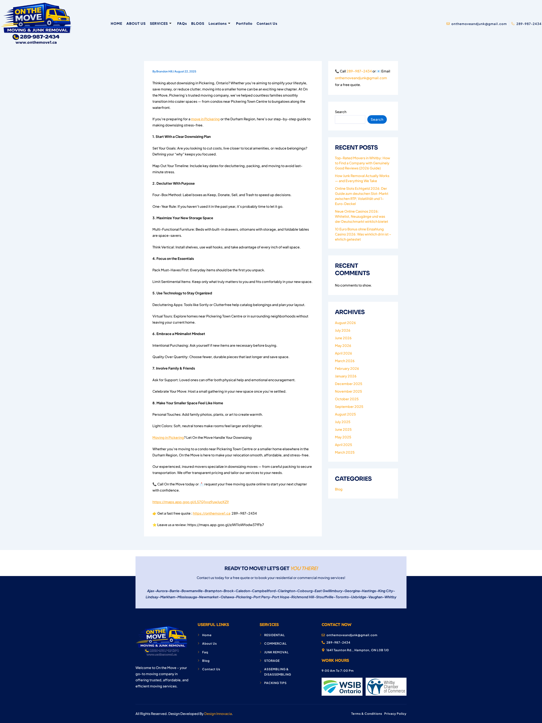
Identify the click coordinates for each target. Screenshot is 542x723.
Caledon (243, 591)
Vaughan (375, 597)
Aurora (161, 591)
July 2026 (342, 330)
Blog (339, 489)
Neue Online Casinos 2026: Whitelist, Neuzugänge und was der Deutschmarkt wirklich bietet (361, 216)
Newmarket (208, 597)
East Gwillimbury (328, 591)
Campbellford (264, 591)
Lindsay (152, 597)
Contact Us (267, 23)
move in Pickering (205, 119)
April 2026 (343, 353)
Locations (218, 23)
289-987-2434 (359, 71)
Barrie (174, 591)
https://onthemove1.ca (211, 513)
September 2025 (349, 406)
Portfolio (244, 23)
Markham (167, 597)
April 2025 (343, 444)
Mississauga (187, 597)
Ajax (150, 591)
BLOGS (197, 23)
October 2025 (347, 399)
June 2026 (343, 338)
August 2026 (345, 322)
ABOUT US (136, 23)
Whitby (390, 597)
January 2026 (346, 376)
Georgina (352, 591)
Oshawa (227, 597)
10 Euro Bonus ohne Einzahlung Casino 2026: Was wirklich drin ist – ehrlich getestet (363, 234)
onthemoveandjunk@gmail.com (361, 78)
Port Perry (261, 597)
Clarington (286, 591)
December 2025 (348, 383)
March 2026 (345, 361)
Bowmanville (192, 591)
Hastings (369, 591)
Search (340, 111)
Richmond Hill (302, 597)
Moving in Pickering (168, 437)
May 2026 (343, 345)
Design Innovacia (218, 713)
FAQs (182, 23)
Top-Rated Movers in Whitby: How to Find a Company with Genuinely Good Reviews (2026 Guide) (362, 163)
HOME (116, 23)
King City (385, 591)
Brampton (213, 591)
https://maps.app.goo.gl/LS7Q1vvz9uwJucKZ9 (190, 502)
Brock (229, 591)
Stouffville (324, 597)
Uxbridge (358, 597)
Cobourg (304, 591)
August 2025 (345, 414)
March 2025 (345, 452)
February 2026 (347, 368)
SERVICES (159, 23)
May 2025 (343, 437)
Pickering (243, 597)
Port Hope (280, 597)
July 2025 (342, 422)
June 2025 (343, 429)
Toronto (342, 597)
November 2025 (348, 391)
